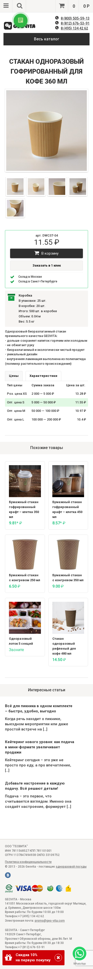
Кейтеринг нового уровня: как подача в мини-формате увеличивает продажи (39, 747)
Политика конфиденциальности (28, 862)
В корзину (49, 253)
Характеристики (43, 376)
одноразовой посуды (71, 866)
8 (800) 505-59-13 (75, 18)
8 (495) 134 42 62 (74, 28)
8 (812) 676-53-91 (75, 23)
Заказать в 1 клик (46, 265)
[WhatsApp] (79, 954)
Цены (14, 376)
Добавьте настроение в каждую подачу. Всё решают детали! (35, 786)
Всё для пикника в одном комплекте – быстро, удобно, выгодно (38, 708)
